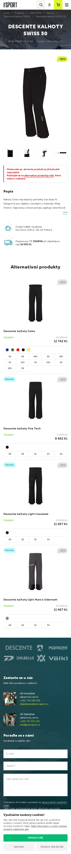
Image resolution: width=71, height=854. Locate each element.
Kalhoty (51, 13)
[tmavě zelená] (13, 350)
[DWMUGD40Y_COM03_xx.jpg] (44, 153)
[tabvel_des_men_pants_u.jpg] (61, 153)
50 (48, 356)
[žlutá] (29, 350)
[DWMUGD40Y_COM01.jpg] (10, 153)
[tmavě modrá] (7, 350)
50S (61, 356)
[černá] (23, 350)
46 (9, 356)
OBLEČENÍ (35, 13)
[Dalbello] (18, 658)
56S (10, 368)
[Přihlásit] (49, 5)
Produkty (19, 13)
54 (35, 362)
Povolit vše (35, 837)
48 (22, 356)
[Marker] (52, 648)
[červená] (18, 350)
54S (48, 362)
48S (35, 356)
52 (10, 362)
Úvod (6, 13)
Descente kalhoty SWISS (16, 16)
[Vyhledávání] (41, 5)
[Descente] (18, 648)
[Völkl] (52, 658)
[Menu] (66, 5)
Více (65, 212)
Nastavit (19, 847)
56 (61, 362)
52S (22, 362)
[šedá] (7, 618)
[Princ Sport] (10, 4)
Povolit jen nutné (52, 847)
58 (22, 368)
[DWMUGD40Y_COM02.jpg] (27, 153)
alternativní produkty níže (39, 175)
